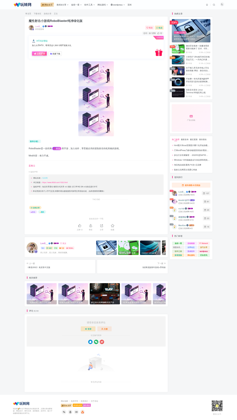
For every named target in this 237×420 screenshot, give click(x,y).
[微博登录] (102, 342)
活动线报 (191, 243)
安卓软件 (191, 251)
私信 (160, 27)
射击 (58, 148)
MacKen (182, 225)
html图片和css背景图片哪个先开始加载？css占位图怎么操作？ (201, 145)
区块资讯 (203, 255)
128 (62, 248)
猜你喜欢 (203, 139)
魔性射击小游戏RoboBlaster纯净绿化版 (56, 20)
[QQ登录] (90, 342)
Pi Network (203, 243)
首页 (29, 13)
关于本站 (94, 401)
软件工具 (178, 251)
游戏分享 (47, 13)
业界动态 (191, 247)
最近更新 (194, 139)
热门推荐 (176, 139)
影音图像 (178, 255)
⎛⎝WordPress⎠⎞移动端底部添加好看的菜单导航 (194, 150)
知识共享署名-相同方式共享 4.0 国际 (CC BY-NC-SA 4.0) (64, 186)
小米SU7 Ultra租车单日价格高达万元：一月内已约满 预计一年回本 (198, 59)
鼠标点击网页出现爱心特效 (185, 169)
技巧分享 (203, 247)
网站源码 (191, 255)
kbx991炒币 (183, 200)
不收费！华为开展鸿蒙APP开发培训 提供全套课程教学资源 (198, 81)
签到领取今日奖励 (192, 185)
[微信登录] (96, 342)
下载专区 (37, 13)
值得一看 (178, 243)
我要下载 (56, 53)
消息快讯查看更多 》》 (178, 247)
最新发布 (185, 139)
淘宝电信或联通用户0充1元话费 (187, 164)
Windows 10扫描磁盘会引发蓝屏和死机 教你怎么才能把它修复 (200, 159)
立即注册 (40, 53)
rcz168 (181, 208)
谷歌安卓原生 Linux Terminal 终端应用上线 (196, 91)
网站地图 (64, 401)
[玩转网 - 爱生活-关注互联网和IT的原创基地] (21, 403)
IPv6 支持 (67, 405)
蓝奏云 (32, 165)
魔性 (42, 212)
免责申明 (74, 401)
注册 (106, 328)
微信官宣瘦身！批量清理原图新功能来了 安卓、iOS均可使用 (197, 48)
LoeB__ (38, 26)
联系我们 (84, 401)
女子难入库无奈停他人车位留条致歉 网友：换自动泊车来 (198, 70)
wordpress (204, 251)
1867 (50, 248)
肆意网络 (182, 217)
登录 (89, 328)
